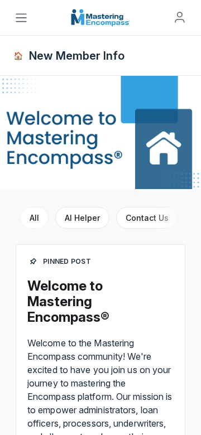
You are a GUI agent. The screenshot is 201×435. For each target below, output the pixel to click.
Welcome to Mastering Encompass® (68, 301)
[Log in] (180, 17)
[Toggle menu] (21, 18)
